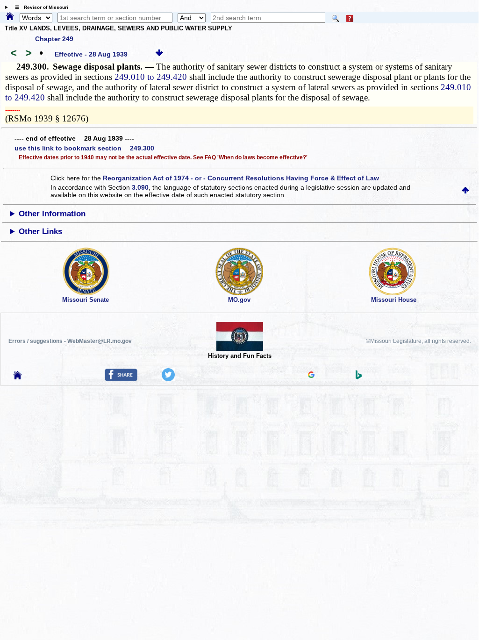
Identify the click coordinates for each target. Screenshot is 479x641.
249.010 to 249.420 (150, 77)
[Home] (10, 16)
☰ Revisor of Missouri (39, 7)
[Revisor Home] (17, 377)
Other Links (40, 231)
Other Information (52, 213)
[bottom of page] (159, 54)
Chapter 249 (54, 39)
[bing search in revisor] (359, 377)
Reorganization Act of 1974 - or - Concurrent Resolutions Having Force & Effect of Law (241, 178)
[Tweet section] (168, 379)
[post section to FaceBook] (121, 379)
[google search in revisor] (311, 375)
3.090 (140, 187)
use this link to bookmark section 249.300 (84, 148)
